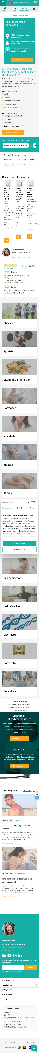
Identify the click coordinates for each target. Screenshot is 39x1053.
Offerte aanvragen (24, 9)
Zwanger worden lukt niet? (13, 116)
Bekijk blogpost (7, 843)
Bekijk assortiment (20, 60)
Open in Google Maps (26, 1018)
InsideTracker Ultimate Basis (30, 192)
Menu (2, 4)
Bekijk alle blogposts (29, 791)
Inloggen (14, 10)
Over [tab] (32, 508)
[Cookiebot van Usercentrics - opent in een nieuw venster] (28, 502)
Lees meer (25, 141)
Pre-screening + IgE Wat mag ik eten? (19, 193)
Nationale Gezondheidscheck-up (7, 194)
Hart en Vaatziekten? (11, 107)
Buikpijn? (7, 97)
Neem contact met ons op (22, 257)
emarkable (31, 1043)
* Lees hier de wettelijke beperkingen (12, 971)
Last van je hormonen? (12, 101)
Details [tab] (19, 508)
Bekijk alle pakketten (11, 132)
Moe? (6, 94)
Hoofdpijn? (7, 123)
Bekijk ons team (17, 766)
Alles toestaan (19, 543)
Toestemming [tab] (7, 508)
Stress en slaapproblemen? (13, 126)
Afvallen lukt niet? (10, 104)
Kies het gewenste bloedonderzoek (16, 145)
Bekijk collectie (10, 168)
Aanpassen (18, 549)
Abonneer (30, 968)
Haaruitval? (8, 119)
